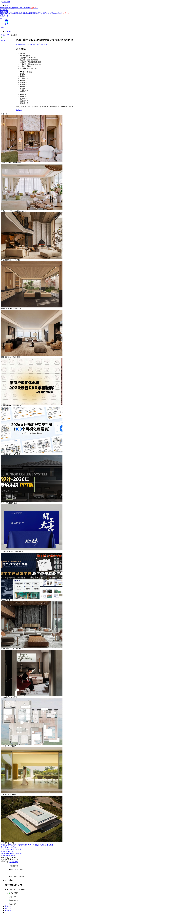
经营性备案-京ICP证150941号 (11, 849)
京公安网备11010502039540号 (11, 853)
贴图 (6, 20)
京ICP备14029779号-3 (8, 847)
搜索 (2, 28)
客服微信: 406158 (7, 851)
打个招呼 (36, 44)
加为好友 (29, 44)
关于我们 (11, 845)
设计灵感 (4, 845)
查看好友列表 (21, 44)
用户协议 (17, 845)
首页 (6, 5)
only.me (3, 40)
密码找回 (24, 845)
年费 (6, 22)
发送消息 (43, 44)
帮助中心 (31, 845)
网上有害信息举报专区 (9, 855)
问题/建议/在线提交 (48, 845)
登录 (6, 31)
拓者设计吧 (5, 35)
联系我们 (38, 845)
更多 (6, 24)
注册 (10, 31)
